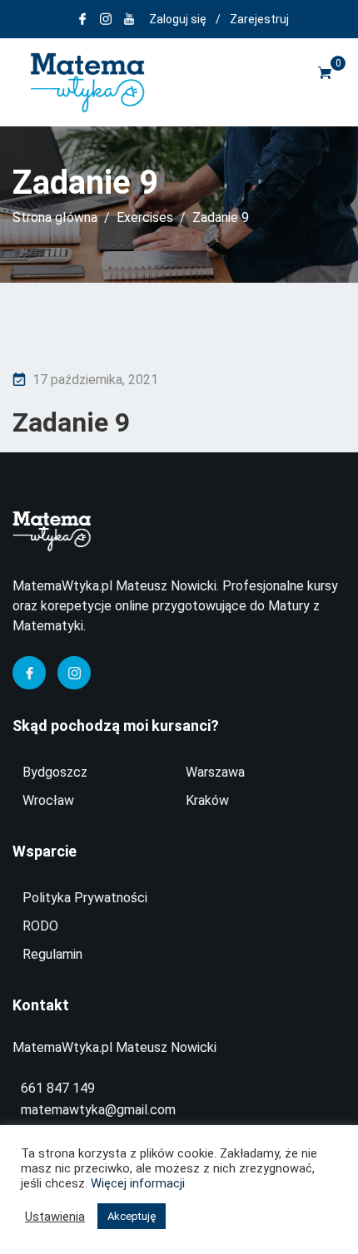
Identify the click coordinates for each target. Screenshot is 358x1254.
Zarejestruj (259, 19)
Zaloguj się (177, 19)
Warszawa (215, 772)
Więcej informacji (138, 1183)
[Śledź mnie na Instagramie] (106, 19)
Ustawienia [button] (55, 1216)
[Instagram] (74, 672)
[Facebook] (29, 672)
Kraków (207, 800)
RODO (40, 926)
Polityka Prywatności (84, 898)
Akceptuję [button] (131, 1216)
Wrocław (48, 800)
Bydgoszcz (54, 772)
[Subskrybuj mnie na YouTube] (129, 19)
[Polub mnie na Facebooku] (82, 19)
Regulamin (52, 954)
